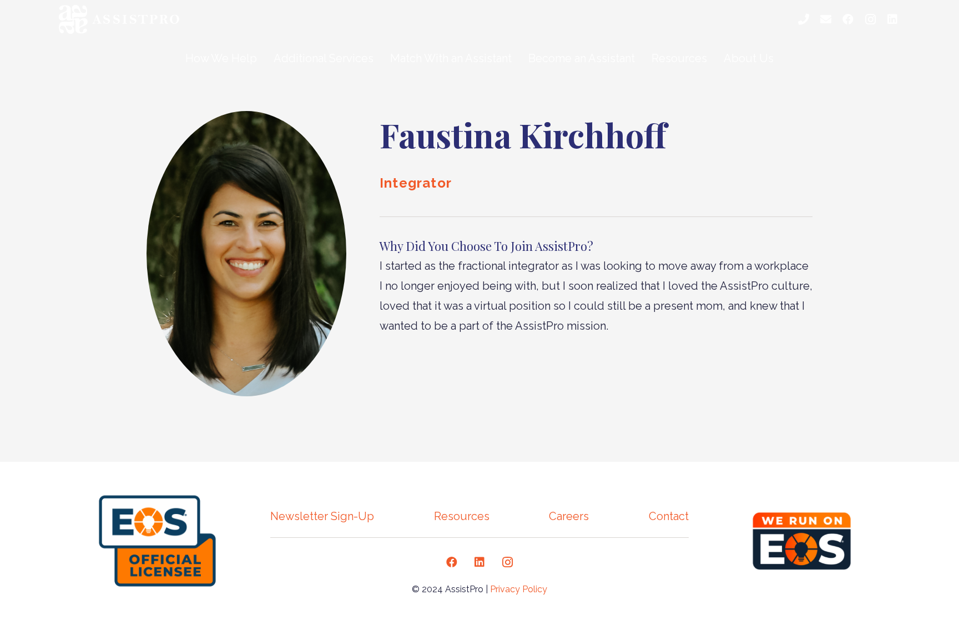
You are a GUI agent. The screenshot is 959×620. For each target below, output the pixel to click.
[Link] (122, 19)
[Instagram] (870, 19)
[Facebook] (848, 19)
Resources (461, 516)
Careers (569, 516)
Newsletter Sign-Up (322, 516)
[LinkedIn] (892, 19)
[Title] (804, 19)
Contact (669, 516)
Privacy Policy (518, 589)
